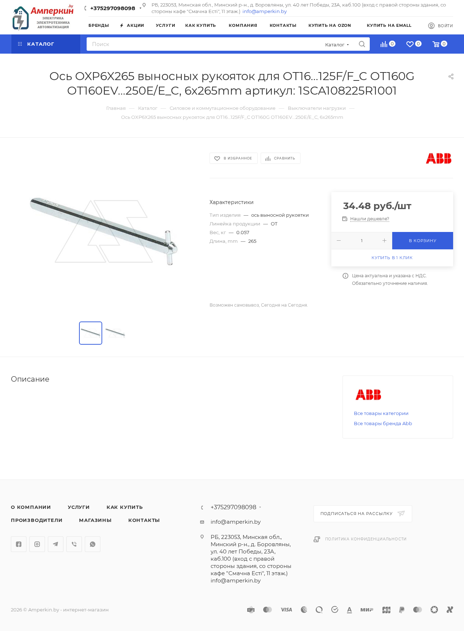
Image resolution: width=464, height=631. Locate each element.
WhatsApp (92, 544)
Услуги (79, 507)
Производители (36, 520)
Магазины (95, 520)
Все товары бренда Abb (383, 423)
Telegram (55, 544)
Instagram (37, 544)
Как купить (125, 507)
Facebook (18, 544)
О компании (31, 507)
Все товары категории (381, 413)
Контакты (144, 520)
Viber (74, 544)
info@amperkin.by (265, 11)
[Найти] (362, 44)
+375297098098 (112, 8)
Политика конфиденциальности (366, 539)
